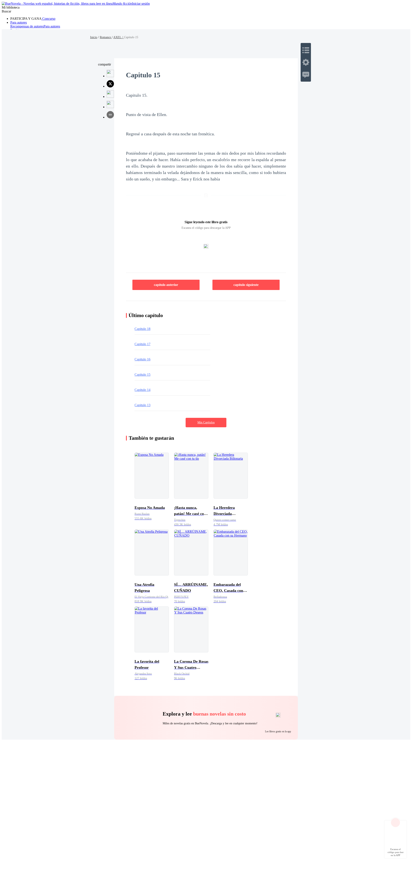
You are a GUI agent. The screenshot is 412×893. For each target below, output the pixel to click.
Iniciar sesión (141, 3)
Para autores (18, 22)
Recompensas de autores (27, 26)
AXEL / (118, 37)
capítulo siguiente (246, 285)
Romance (106, 37)
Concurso (48, 18)
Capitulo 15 (142, 374)
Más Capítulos (206, 422)
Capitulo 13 (142, 405)
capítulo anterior (166, 285)
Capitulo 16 (142, 359)
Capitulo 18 (142, 329)
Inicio (93, 37)
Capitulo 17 (142, 344)
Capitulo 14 (142, 390)
